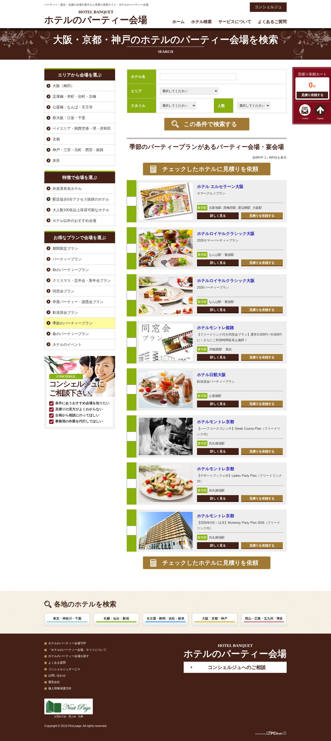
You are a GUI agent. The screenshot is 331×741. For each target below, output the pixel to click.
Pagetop (320, 118)
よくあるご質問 (272, 21)
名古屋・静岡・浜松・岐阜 (165, 618)
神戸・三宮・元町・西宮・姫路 (78, 150)
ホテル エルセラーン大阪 (220, 186)
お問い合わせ (57, 675)
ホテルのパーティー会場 (95, 17)
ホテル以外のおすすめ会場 (74, 220)
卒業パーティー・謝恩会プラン (78, 302)
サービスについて (234, 21)
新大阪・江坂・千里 (69, 118)
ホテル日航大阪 (211, 374)
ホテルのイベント (67, 344)
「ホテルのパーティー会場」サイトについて (77, 650)
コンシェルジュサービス (64, 669)
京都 (56, 139)
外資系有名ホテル (67, 188)
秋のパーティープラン (71, 270)
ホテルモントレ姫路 (215, 327)
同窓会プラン (63, 291)
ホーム (178, 21)
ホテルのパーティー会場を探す (68, 656)
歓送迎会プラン (65, 312)
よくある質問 (57, 662)
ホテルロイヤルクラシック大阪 (226, 233)
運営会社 (54, 682)
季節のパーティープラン (73, 323)
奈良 (56, 160)
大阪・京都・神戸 (214, 618)
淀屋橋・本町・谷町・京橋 (74, 96)
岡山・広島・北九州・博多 (264, 618)
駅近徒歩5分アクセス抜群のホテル (81, 199)
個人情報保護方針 (59, 688)
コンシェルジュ (268, 7)
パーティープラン (67, 259)
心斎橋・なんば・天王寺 (73, 107)
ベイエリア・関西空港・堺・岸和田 (82, 128)
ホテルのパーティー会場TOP (67, 643)
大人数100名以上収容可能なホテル (81, 210)
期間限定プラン (65, 248)
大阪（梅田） (63, 86)
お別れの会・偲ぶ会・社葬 (68, 716)
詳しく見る (218, 215)
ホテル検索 (201, 21)
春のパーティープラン (71, 334)
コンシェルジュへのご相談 (237, 667)
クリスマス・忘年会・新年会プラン (82, 280)
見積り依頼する (312, 95)
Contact (305, 118)
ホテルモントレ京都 (215, 421)
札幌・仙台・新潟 (116, 618)
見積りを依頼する (262, 215)
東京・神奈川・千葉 (67, 618)
